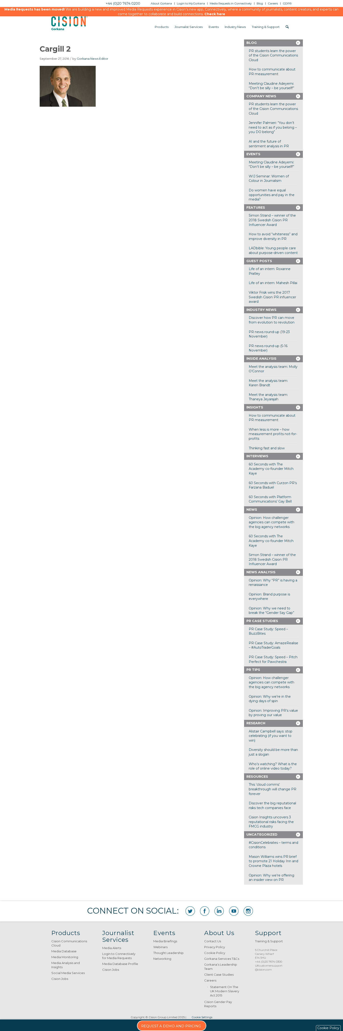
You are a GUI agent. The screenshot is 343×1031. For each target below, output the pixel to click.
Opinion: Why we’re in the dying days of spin (270, 698)
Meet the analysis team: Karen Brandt (268, 383)
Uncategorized (261, 834)
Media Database (64, 951)
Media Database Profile (120, 964)
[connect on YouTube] (234, 911)
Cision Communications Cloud (69, 943)
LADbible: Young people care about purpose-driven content (273, 250)
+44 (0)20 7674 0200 (123, 3)
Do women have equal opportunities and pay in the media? (271, 194)
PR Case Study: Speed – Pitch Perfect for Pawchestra (273, 659)
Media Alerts (111, 948)
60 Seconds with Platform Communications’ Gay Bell (270, 499)
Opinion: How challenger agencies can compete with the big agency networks (271, 522)
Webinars (160, 947)
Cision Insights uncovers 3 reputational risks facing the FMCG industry (271, 821)
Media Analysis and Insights (65, 965)
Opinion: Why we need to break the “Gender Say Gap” (271, 610)
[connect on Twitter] (190, 911)
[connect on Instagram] (248, 911)
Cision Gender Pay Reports (218, 1004)
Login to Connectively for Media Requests (118, 956)
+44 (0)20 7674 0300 (268, 961)
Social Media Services (68, 973)
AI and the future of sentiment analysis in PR (269, 143)
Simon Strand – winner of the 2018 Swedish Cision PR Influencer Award (272, 220)
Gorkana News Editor (92, 58)
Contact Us (212, 941)
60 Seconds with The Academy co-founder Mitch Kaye (271, 468)
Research (255, 723)
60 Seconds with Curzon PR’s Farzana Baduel (273, 485)
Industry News (261, 310)
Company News (261, 96)
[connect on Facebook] (204, 911)
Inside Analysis (261, 358)
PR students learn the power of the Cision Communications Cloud (273, 55)
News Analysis (261, 572)
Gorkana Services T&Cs (221, 959)
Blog (251, 43)
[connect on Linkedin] (219, 911)
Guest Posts (259, 261)
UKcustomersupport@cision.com (269, 967)
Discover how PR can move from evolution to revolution (271, 320)
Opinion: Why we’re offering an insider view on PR (271, 877)
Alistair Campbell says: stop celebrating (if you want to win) (270, 735)
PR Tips (253, 670)
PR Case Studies (262, 621)
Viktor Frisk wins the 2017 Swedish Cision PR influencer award (272, 297)
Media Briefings (165, 941)
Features (255, 207)
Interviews (257, 456)
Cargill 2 (55, 48)
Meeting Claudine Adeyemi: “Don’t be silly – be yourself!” (271, 85)
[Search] (287, 26)
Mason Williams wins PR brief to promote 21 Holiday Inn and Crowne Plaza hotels (273, 861)
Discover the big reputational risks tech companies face (272, 805)
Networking (162, 959)
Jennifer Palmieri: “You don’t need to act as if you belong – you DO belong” (273, 127)
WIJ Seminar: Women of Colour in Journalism (269, 178)
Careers (210, 980)
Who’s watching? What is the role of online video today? (273, 766)
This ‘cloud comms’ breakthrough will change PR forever (272, 789)
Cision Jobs (59, 979)
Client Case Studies (219, 974)
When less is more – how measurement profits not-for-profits (273, 434)
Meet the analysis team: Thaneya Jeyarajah (268, 397)
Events (253, 154)
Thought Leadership (168, 953)
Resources (257, 776)
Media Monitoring (64, 957)
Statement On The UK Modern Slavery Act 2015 (224, 991)
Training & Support (269, 941)
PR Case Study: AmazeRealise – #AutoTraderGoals (273, 645)
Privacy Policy (214, 947)
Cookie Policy (214, 953)
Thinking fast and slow (267, 448)
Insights (254, 407)
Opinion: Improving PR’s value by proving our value (273, 712)
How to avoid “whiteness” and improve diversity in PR (273, 236)
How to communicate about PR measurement (272, 71)
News (251, 509)
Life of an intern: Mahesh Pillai (273, 283)
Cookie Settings (202, 1017)
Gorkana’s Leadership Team (220, 967)
